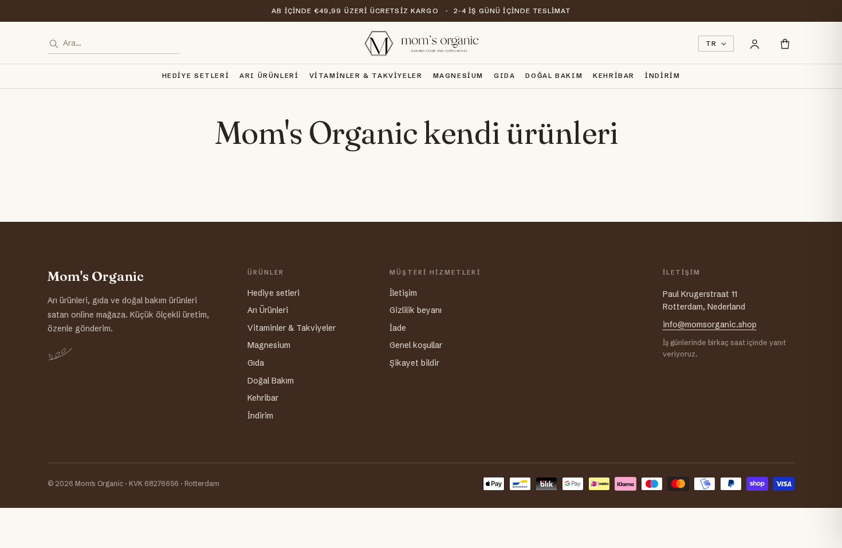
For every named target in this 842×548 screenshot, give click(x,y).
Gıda (504, 76)
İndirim (662, 76)
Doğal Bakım (554, 76)
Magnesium (458, 76)
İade (397, 328)
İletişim (403, 293)
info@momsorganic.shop (710, 324)
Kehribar (614, 76)
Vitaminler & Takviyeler (366, 76)
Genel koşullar (415, 345)
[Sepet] (785, 43)
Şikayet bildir (414, 363)
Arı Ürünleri (268, 76)
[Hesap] (754, 43)
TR (711, 44)
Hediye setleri (196, 76)
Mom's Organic (96, 276)
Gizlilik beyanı (415, 310)
